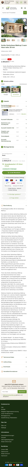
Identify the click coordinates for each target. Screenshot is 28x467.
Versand (3, 437)
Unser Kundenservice (7, 413)
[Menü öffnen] (3, 8)
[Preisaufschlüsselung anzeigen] (24, 154)
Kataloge (3, 427)
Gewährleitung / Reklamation (9, 417)
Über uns (3, 425)
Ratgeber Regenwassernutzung (10, 411)
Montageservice (5, 415)
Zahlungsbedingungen (7, 439)
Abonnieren (22, 391)
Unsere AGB (4, 449)
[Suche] (25, 12)
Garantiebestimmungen (7, 435)
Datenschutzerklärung (9, 395)
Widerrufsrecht (5, 453)
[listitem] (17, 2)
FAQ (2, 407)
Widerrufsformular (6, 441)
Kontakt (3, 409)
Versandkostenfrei (10, 164)
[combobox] (14, 12)
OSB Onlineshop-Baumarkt (16, 462)
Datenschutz (4, 451)
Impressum (4, 455)
